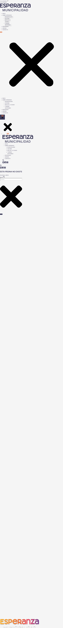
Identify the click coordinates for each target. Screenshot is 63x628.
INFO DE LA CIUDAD (7, 20)
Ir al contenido (3, 1)
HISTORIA (7, 18)
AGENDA (4, 28)
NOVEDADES (5, 26)
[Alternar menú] (2, 117)
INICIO (3, 13)
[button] (31, 63)
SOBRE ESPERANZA (7, 15)
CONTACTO (5, 29)
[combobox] (11, 179)
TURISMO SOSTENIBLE (8, 24)
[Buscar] (1, 214)
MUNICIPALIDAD (9, 16)
